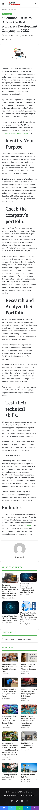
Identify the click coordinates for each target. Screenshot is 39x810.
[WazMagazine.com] (14, 3)
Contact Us (23, 795)
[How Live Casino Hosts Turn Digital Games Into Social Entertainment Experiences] (29, 709)
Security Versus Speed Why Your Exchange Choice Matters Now (10, 618)
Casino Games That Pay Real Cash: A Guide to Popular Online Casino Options (9, 720)
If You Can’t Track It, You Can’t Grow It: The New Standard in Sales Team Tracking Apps (28, 617)
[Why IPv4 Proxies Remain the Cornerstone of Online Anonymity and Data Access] (28, 577)
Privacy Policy (13, 795)
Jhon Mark (7, 36)
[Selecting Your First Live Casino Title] (10, 767)
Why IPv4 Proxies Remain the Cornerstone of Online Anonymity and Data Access (27, 588)
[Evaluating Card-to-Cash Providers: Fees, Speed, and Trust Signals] (10, 682)
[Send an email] (12, 36)
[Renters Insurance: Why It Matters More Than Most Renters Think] (10, 657)
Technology (12, 9)
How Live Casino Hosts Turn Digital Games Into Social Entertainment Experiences (28, 720)
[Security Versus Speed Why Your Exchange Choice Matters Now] (10, 607)
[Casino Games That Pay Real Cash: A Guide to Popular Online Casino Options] (10, 709)
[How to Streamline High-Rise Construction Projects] (29, 767)
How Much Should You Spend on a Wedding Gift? (27, 745)
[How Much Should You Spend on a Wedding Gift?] (29, 736)
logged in (14, 639)
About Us (32, 795)
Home (5, 9)
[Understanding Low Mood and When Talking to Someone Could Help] (29, 657)
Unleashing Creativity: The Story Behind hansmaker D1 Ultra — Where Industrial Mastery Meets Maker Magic (10, 590)
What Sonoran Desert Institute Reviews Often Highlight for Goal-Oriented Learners (29, 693)
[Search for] (36, 4)
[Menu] (3, 4)
